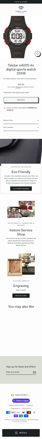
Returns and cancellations (16, 405)
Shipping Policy (15, 408)
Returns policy (27, 408)
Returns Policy (8, 120)
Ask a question (8, 127)
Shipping (18, 87)
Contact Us (29, 405)
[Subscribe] (34, 372)
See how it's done (21, 296)
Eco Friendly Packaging (21, 189)
